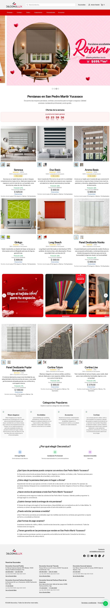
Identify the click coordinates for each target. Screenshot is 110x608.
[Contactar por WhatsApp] (105, 603)
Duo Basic (55, 169)
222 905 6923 (9, 571)
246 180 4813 (43, 571)
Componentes (38, 12)
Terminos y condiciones (88, 603)
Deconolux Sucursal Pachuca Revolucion (19, 580)
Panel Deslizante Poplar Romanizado (19, 369)
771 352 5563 (53, 588)
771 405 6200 (43, 588)
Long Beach (55, 242)
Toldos (28, 12)
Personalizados (50, 12)
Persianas (9, 12)
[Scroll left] (4, 295)
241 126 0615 (76, 571)
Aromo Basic (92, 169)
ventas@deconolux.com (96, 551)
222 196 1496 (19, 571)
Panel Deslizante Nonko (91, 242)
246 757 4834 (53, 571)
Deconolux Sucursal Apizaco (82, 566)
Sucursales (81, 5)
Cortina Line (91, 367)
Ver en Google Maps (11, 576)
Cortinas (19, 12)
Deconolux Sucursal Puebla (15, 566)
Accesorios (61, 12)
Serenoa (18, 169)
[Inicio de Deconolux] (14, 4)
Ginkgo (18, 242)
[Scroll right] (106, 295)
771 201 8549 (9, 586)
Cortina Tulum (55, 367)
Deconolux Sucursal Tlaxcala (48, 566)
